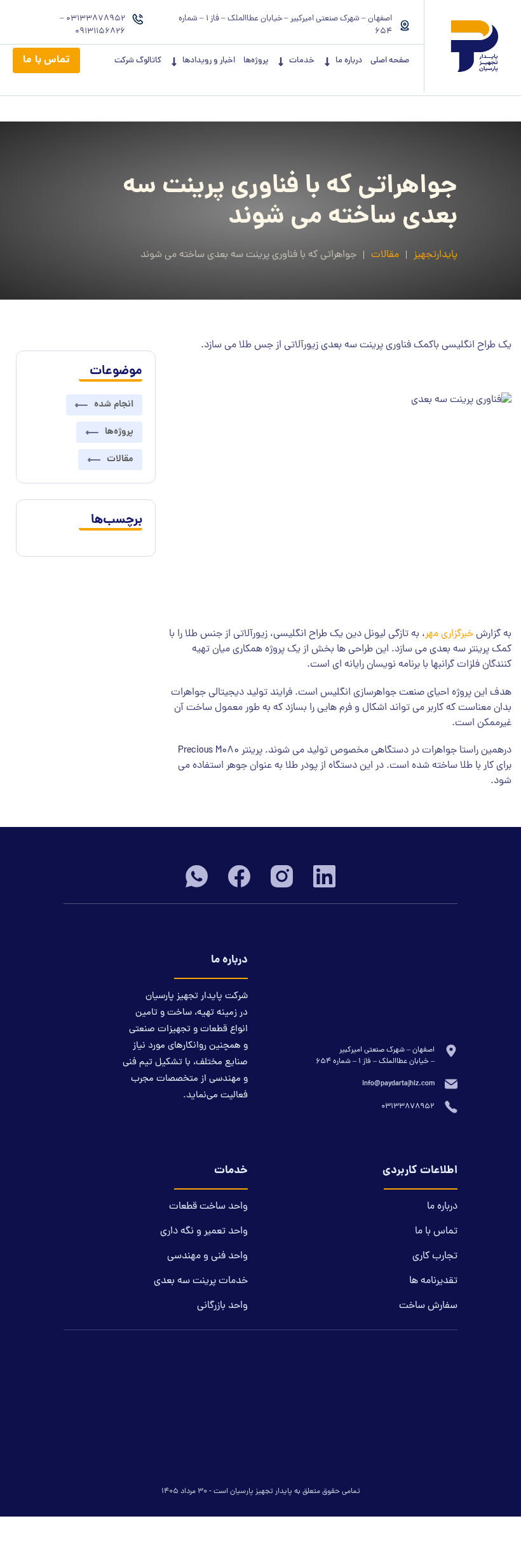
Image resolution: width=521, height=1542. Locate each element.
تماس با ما (46, 60)
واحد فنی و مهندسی (207, 1256)
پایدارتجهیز (435, 255)
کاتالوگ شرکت (137, 61)
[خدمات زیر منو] (280, 61)
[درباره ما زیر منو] (327, 61)
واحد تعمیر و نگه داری (204, 1231)
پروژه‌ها (255, 61)
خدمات (302, 61)
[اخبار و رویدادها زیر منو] (174, 61)
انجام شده (113, 405)
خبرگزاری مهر (449, 634)
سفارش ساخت (428, 1306)
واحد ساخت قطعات (208, 1206)
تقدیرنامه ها (433, 1281)
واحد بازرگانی (222, 1306)
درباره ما (348, 61)
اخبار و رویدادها (208, 61)
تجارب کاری (434, 1256)
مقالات (385, 255)
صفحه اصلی (389, 61)
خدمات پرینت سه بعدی (201, 1281)
